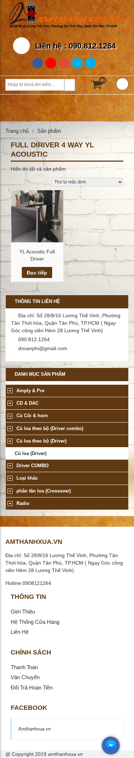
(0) (102, 80)
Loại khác (27, 478)
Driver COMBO (32, 465)
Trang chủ (17, 131)
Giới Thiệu (23, 611)
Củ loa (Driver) (30, 453)
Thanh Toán (24, 667)
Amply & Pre (30, 390)
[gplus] (50, 63)
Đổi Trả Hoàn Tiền (32, 687)
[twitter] (77, 63)
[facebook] (37, 63)
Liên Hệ (20, 632)
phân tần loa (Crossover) (43, 491)
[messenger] (111, 753)
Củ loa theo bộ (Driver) (41, 441)
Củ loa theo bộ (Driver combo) (49, 428)
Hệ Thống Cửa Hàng (35, 622)
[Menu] (122, 84)
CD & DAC (27, 403)
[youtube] (64, 63)
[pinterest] (90, 63)
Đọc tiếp (37, 273)
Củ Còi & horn (32, 415)
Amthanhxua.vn (34, 729)
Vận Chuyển (25, 677)
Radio (22, 503)
